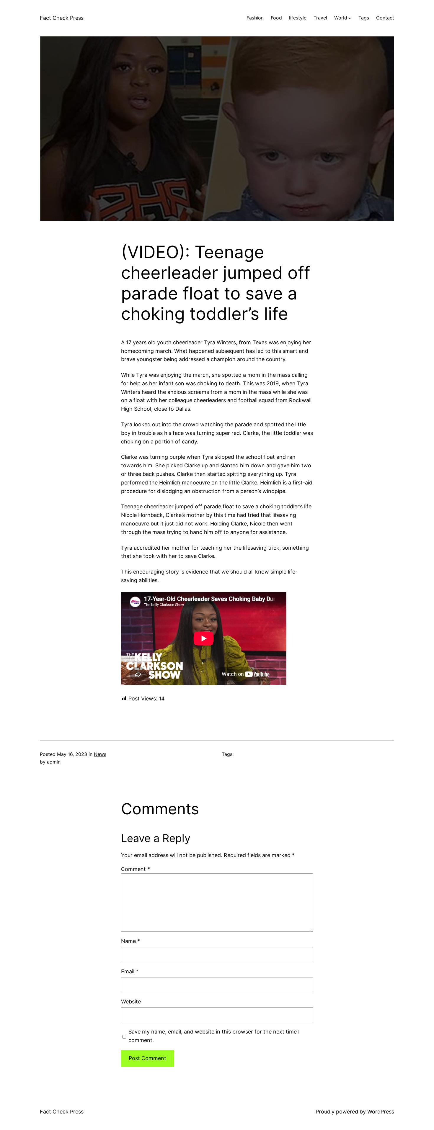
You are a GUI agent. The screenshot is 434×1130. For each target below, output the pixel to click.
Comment (135, 869)
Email (129, 971)
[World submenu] (349, 18)
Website (131, 1001)
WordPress (380, 1111)
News (100, 754)
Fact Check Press (62, 18)
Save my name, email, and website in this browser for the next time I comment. (214, 1036)
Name (130, 941)
